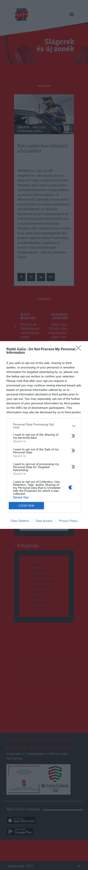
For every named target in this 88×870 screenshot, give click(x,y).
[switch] (72, 436)
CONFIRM (26, 505)
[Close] (80, 349)
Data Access (44, 520)
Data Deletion (20, 520)
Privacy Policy (68, 520)
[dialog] (44, 435)
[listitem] (44, 426)
